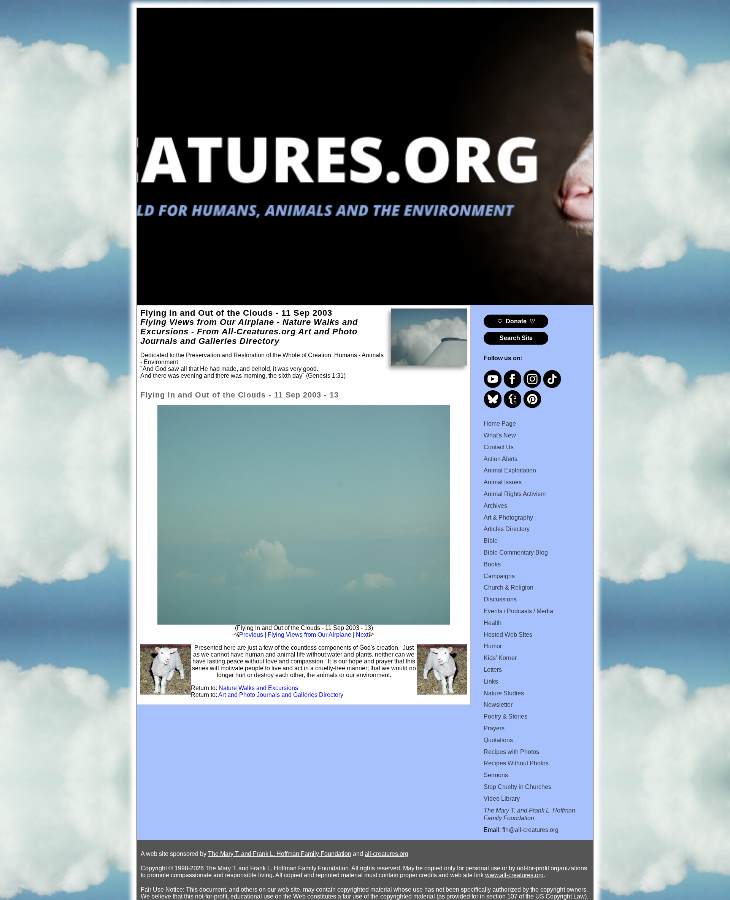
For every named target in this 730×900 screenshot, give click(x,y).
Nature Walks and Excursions (258, 688)
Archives (495, 505)
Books (492, 564)
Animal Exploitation (510, 470)
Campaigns (499, 576)
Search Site (516, 338)
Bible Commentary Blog (516, 552)
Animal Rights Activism (515, 494)
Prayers (494, 728)
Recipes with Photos (511, 752)
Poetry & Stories (505, 716)
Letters (493, 669)
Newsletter (498, 704)
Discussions (500, 599)
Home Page (500, 423)
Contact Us (499, 447)
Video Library (502, 798)
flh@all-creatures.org (530, 830)
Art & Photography (508, 517)
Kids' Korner (500, 658)
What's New (500, 435)
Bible (491, 540)
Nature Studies (504, 693)
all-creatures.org (386, 854)
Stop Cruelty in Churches (517, 787)
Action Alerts (500, 459)
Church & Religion (508, 587)
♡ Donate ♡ (516, 321)
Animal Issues (503, 482)
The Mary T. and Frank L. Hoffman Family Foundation (279, 854)
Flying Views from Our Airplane (309, 634)
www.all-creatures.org (514, 875)
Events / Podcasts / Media (518, 611)
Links (491, 681)
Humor (493, 646)
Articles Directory (507, 529)
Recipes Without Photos (516, 763)
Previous (251, 634)
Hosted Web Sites (508, 634)
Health (492, 623)
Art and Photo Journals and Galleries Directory (280, 695)
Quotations (498, 740)
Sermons (496, 775)
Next (362, 634)
